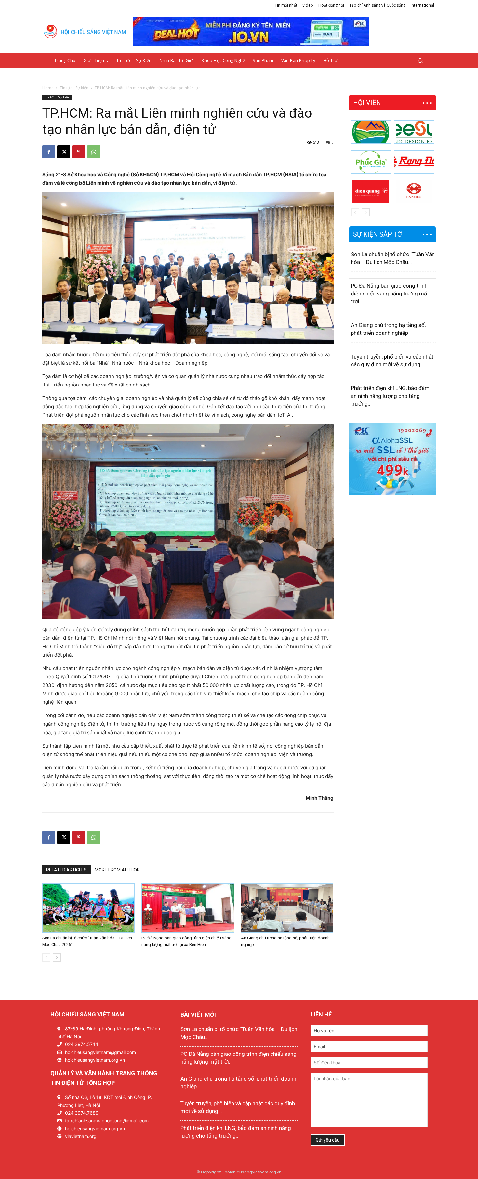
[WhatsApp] (93, 151)
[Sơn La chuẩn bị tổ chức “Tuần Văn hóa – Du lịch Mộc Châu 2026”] (88, 908)
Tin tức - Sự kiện (74, 88)
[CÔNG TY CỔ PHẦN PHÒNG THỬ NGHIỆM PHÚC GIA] (371, 162)
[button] (420, 60)
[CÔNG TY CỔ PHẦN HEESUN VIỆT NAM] (414, 132)
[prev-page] (46, 957)
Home (48, 88)
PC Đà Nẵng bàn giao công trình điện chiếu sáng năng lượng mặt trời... (390, 293)
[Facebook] (48, 151)
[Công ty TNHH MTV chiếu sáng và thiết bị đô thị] (414, 191)
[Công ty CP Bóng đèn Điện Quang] (371, 191)
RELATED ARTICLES (66, 869)
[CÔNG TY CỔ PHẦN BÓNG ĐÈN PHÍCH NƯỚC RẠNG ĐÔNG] (414, 162)
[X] (63, 151)
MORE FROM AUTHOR (117, 869)
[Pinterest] (78, 151)
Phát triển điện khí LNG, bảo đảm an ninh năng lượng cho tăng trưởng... (390, 396)
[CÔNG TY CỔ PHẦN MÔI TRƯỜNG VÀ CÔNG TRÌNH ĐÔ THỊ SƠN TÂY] (371, 132)
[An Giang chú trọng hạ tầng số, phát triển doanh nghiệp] (287, 908)
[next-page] (57, 957)
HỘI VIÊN (367, 103)
